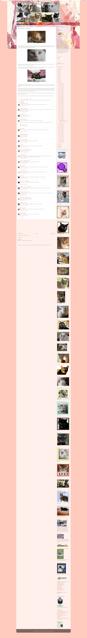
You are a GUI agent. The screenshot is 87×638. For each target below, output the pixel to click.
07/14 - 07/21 (61, 108)
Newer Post (20, 233)
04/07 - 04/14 (61, 128)
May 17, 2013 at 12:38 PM (24, 215)
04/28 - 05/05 (61, 124)
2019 (59, 75)
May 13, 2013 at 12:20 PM (24, 105)
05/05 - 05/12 (61, 123)
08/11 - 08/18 (61, 103)
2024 (59, 70)
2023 (59, 71)
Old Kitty (21, 128)
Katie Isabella (22, 114)
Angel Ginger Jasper (23, 103)
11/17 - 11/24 (61, 89)
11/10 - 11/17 (61, 90)
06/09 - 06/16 (61, 114)
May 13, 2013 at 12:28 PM (24, 111)
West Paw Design (59, 586)
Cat (20, 144)
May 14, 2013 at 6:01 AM (23, 189)
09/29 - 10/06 (61, 95)
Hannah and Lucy (22, 108)
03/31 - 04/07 (61, 129)
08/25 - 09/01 (61, 101)
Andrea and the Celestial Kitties (25, 149)
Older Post (53, 233)
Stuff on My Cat (59, 619)
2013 (59, 82)
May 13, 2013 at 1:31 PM (23, 116)
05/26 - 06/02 (61, 116)
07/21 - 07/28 (61, 107)
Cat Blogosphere (59, 616)
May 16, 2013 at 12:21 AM (24, 210)
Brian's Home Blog (23, 139)
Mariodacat (21, 165)
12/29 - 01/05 (61, 83)
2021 (59, 72)
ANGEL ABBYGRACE (23, 134)
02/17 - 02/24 (61, 136)
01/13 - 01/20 (61, 141)
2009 (59, 147)
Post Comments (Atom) (25, 235)
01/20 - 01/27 (61, 140)
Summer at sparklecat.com (24, 160)
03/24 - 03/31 (61, 130)
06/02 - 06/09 (61, 115)
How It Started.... (23, 24)
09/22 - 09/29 (61, 96)
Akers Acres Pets (59, 585)
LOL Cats (58, 617)
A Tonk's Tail (22, 154)
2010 (59, 146)
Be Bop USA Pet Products (60, 584)
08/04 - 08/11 (61, 104)
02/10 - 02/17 (61, 137)
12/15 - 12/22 (61, 85)
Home (19, 24)
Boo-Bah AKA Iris (22, 119)
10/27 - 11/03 (61, 91)
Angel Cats (33, 24)
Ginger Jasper (37, 90)
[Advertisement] (36, 226)
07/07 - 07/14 (61, 109)
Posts (59, 58)
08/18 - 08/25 (61, 102)
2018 (59, 76)
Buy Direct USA (59, 587)
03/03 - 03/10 (61, 134)
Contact (29, 24)
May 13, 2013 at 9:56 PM (23, 178)
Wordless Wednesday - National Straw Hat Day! (63, 120)
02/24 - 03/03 (61, 135)
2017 (59, 77)
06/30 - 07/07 (61, 110)
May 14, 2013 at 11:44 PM (24, 205)
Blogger (52, 631)
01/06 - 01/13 (61, 142)
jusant (46, 631)
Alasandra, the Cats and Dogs (26, 85)
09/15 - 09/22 (61, 97)
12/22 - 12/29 (61, 84)
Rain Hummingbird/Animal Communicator (63, 618)
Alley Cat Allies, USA (60, 610)
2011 (59, 145)
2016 (59, 78)
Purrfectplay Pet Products (60, 583)
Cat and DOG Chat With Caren (24, 197)
